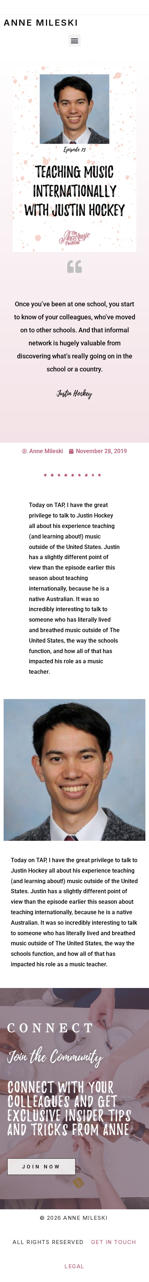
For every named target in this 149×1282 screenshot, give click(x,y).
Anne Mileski (41, 22)
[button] (75, 40)
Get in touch (113, 1242)
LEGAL (74, 1266)
